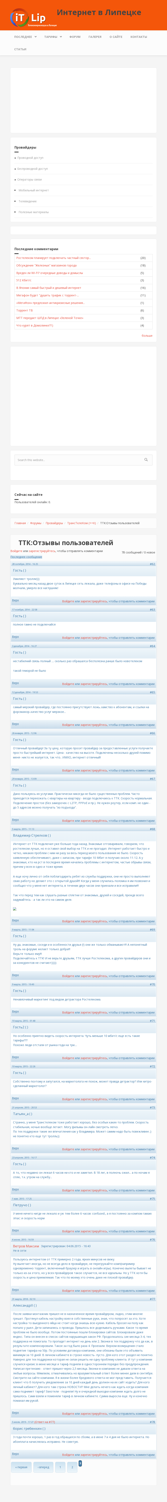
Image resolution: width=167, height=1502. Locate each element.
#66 (152, 733)
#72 (152, 1066)
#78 (152, 1422)
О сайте (116, 37)
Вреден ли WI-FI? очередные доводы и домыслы (49, 273)
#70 (152, 984)
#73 (152, 1107)
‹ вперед (43, 1467)
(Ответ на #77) (44, 1422)
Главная (20, 523)
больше (147, 335)
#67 (152, 779)
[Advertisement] (83, 100)
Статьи (20, 49)
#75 (152, 1199)
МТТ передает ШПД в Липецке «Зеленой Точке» (49, 318)
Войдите (16, 551)
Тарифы (48, 36)
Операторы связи (29, 179)
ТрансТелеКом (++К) (81, 523)
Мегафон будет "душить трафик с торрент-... (47, 295)
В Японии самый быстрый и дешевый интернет (48, 288)
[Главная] (33, 17)
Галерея (95, 37)
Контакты (139, 37)
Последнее (21, 36)
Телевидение (28, 201)
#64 (152, 646)
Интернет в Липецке (99, 12)
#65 (152, 692)
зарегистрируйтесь (42, 551)
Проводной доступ (30, 158)
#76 (152, 1239)
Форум (74, 37)
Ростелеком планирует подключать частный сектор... (53, 258)
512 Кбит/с (23, 280)
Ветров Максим (26, 1246)
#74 (152, 1157)
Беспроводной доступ (32, 169)
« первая (21, 1467)
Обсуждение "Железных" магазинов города (46, 265)
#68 (152, 829)
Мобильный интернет (34, 190)
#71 (152, 1021)
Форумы (35, 523)
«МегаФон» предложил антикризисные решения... (50, 303)
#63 (152, 609)
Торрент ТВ (24, 310)
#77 (152, 1299)
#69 (152, 929)
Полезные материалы (34, 212)
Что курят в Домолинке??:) (34, 325)
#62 (152, 564)
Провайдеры (54, 523)
